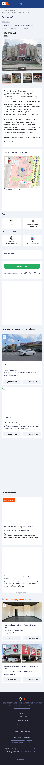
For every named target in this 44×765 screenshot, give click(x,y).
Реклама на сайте (22, 717)
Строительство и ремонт (24, 530)
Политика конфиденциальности (22, 708)
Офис (20, 578)
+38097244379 (11, 748)
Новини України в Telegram (22, 731)
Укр (21, 4)
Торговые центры (16, 12)
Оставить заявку (32, 381)
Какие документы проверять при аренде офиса (19, 576)
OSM (38, 187)
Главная (4, 12)
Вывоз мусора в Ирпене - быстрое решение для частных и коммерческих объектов (19, 527)
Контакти (22, 713)
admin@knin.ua (20, 751)
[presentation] (7, 55)
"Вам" (6, 365)
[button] (22, 169)
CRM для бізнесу (22, 724)
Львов (28, 12)
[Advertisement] (22, 303)
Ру (25, 4)
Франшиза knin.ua (22, 728)
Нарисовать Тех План (22, 720)
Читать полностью (9, 542)
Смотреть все (20, 593)
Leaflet (33, 187)
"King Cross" (9, 417)
